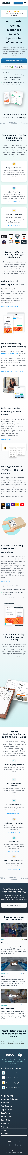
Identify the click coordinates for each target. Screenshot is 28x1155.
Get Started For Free (14, 905)
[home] (6, 3)
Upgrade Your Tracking (14, 60)
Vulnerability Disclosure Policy (14, 1150)
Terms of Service (10, 1148)
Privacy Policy (18, 1148)
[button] (24, 3)
